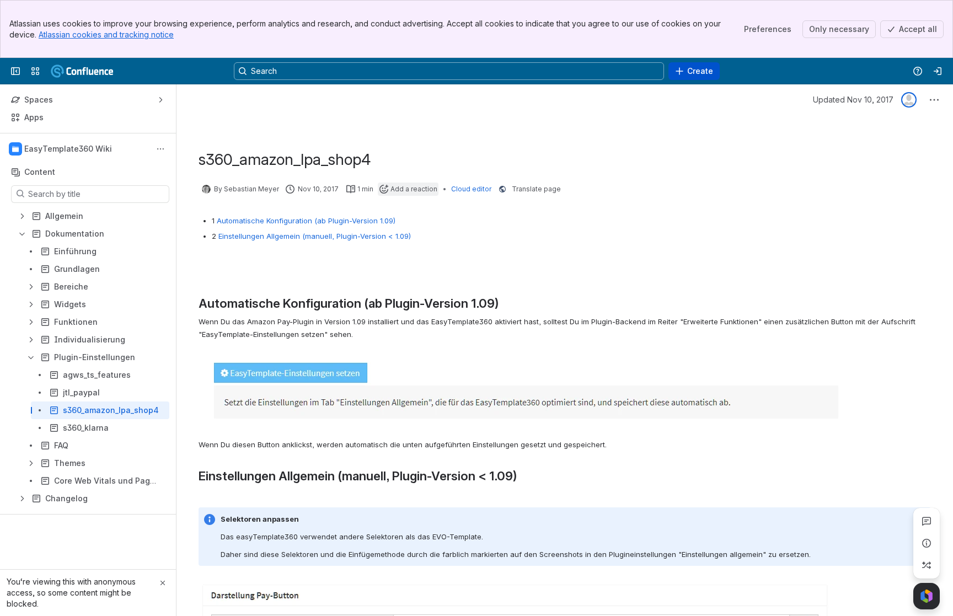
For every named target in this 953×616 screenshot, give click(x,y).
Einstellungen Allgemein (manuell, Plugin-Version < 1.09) (314, 236)
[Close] (162, 583)
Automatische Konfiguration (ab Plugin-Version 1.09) (306, 220)
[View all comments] (926, 521)
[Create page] (926, 565)
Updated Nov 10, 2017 (853, 99)
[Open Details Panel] (926, 543)
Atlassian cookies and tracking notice (106, 34)
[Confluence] (94, 71)
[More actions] (160, 149)
